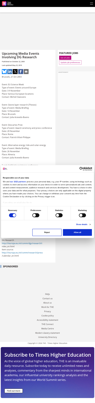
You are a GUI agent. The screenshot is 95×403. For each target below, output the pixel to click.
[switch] (35, 215)
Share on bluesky (4, 71)
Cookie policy (47, 315)
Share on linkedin (9, 71)
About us (47, 302)
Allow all (77, 232)
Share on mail (26, 71)
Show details (81, 224)
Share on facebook (20, 71)
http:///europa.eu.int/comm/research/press (22, 252)
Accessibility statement (47, 320)
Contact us (48, 298)
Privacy (47, 311)
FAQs (47, 294)
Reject (47, 232)
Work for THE (47, 307)
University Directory (47, 337)
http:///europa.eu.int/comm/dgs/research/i (22, 243)
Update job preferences (70, 62)
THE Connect (48, 324)
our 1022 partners (18, 182)
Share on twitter (15, 71)
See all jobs (65, 58)
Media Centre (47, 328)
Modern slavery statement (47, 333)
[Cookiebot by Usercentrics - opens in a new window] (81, 169)
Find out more (13, 390)
